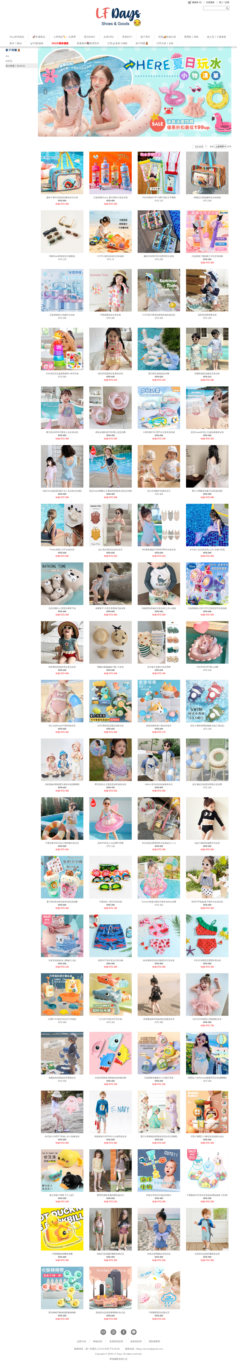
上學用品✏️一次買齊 (64, 36)
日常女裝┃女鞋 (165, 43)
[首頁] (118, 17)
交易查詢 (210, 2)
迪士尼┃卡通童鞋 (216, 36)
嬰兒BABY (89, 36)
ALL (8, 56)
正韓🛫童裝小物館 (117, 43)
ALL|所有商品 (17, 36)
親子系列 (145, 36)
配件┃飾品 (16, 43)
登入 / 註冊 (224, 2)
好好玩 (9, 61)
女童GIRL (109, 36)
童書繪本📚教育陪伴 (88, 43)
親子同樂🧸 (142, 43)
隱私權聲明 (154, 1341)
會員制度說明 (116, 1341)
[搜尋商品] (227, 8)
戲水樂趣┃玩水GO (15, 66)
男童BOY (127, 36)
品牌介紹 (81, 1341)
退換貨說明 (136, 1341)
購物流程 (97, 1341)
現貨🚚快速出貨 (167, 36)
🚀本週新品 (38, 36)
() (197, 2)
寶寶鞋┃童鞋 (191, 36)
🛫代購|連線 (36, 43)
